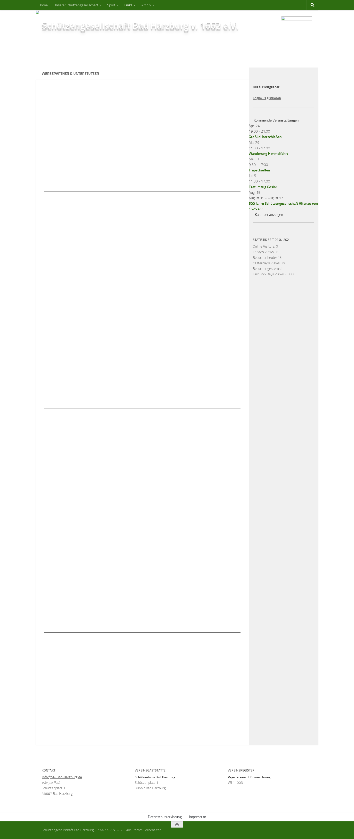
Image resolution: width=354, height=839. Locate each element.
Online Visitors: (264, 246)
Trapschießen (259, 170)
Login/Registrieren (267, 98)
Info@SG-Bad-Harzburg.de (62, 777)
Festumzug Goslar (263, 187)
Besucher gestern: (266, 269)
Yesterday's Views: (267, 263)
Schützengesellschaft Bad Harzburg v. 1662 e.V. (140, 25)
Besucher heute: (265, 258)
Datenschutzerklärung (165, 817)
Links (128, 5)
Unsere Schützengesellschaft (75, 5)
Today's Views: (264, 252)
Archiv (146, 5)
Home (43, 5)
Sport (111, 5)
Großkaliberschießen (265, 137)
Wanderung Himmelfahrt (268, 153)
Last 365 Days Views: (269, 274)
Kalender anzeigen (269, 214)
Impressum (197, 817)
